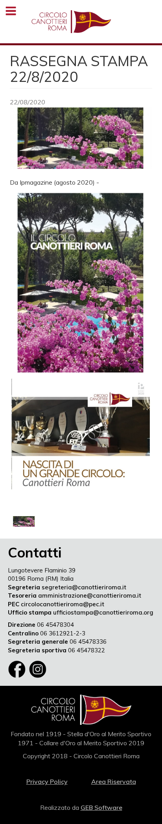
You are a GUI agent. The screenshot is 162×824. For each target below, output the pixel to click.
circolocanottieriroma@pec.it (62, 604)
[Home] (71, 21)
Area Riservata (113, 781)
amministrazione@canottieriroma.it (89, 595)
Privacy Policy (47, 781)
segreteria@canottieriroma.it (84, 587)
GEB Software (101, 807)
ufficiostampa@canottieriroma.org (103, 612)
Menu (11, 11)
